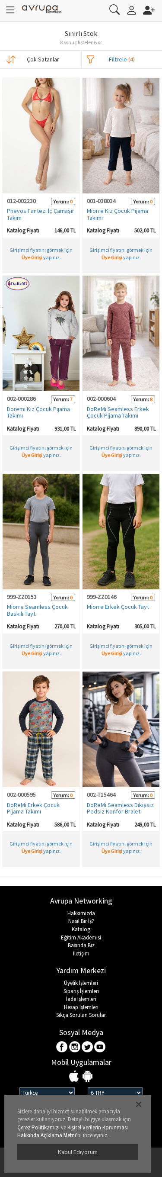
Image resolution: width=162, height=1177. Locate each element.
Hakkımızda (81, 913)
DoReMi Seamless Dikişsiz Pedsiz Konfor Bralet (120, 808)
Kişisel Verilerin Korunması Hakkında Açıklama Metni (72, 1131)
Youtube (100, 1047)
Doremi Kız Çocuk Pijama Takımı (38, 412)
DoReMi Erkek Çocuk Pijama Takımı (33, 808)
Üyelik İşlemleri (81, 983)
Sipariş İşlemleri (81, 991)
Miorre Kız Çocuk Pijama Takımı (117, 214)
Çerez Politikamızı (38, 1127)
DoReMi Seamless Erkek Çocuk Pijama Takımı (118, 412)
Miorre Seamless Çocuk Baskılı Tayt (37, 610)
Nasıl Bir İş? (81, 921)
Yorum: (61, 201)
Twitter (87, 1047)
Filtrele (122, 59)
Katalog (81, 929)
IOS (75, 1077)
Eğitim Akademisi (81, 937)
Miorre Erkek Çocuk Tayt (118, 607)
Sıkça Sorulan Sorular (81, 1015)
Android (87, 1077)
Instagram (75, 1047)
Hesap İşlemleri (81, 1007)
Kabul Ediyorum (78, 1152)
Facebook (62, 1047)
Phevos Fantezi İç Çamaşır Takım (40, 214)
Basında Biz (81, 945)
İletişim (81, 953)
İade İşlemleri (81, 999)
